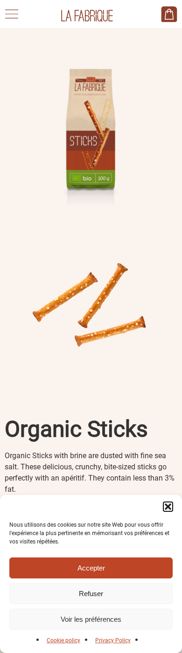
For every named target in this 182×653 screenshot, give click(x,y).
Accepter (91, 568)
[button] (168, 506)
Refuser (91, 594)
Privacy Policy (113, 640)
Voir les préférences (91, 619)
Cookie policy (63, 640)
